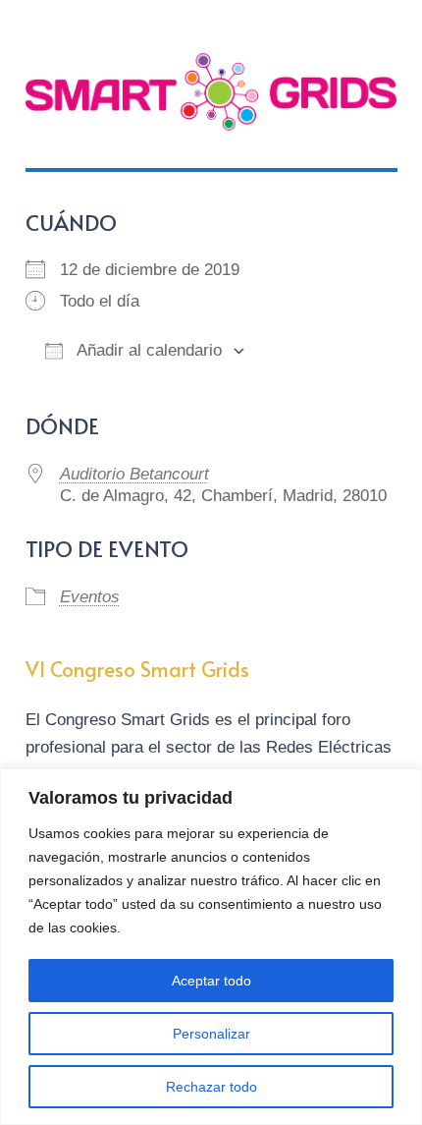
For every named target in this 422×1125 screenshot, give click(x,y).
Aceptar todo (211, 980)
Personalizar (211, 1033)
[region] (211, 946)
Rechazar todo (211, 1087)
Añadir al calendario (147, 350)
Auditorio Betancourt (134, 474)
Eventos (90, 597)
